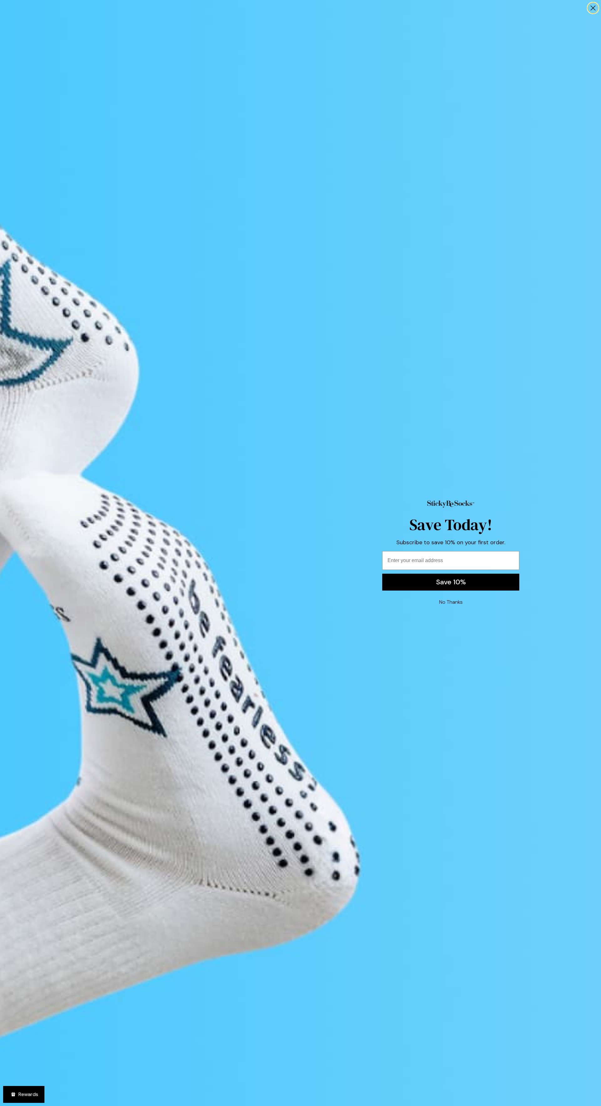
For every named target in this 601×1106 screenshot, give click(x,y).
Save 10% (451, 582)
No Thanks (451, 602)
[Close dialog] (593, 8)
